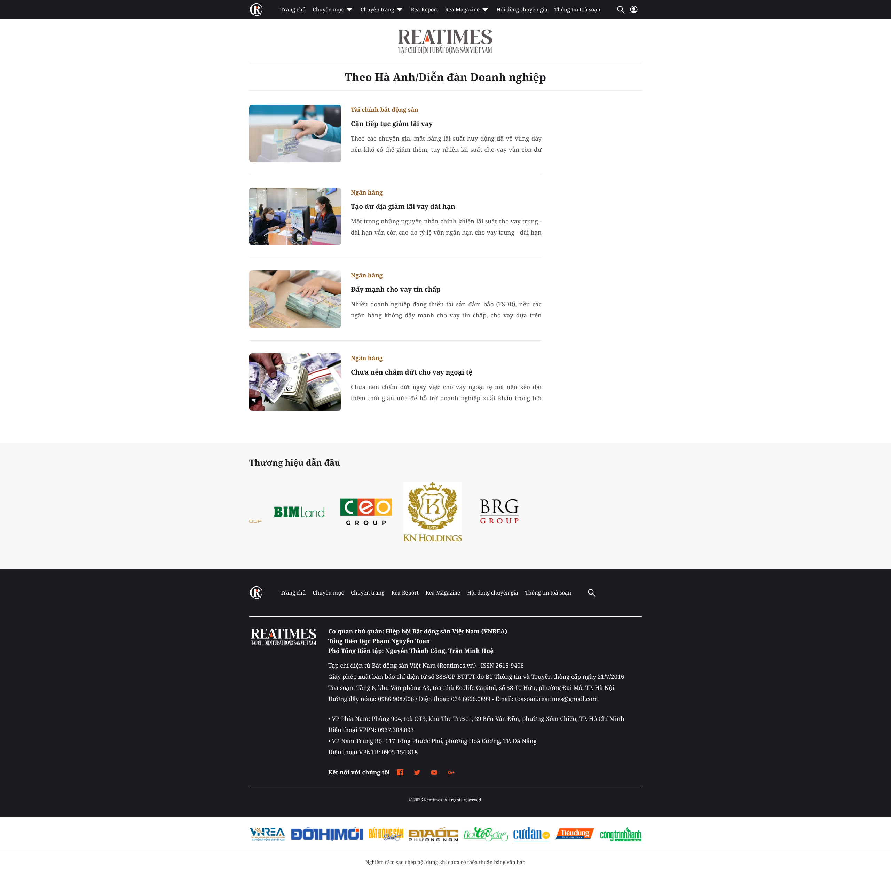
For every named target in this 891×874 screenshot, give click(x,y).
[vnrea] (267, 834)
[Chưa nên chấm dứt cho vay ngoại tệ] (295, 382)
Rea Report (424, 9)
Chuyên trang (377, 9)
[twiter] (417, 772)
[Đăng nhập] (633, 12)
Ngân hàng (367, 192)
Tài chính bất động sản (384, 109)
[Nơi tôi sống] (486, 834)
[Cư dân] (531, 834)
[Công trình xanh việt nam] (621, 834)
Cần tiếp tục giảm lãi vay (392, 123)
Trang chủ (293, 9)
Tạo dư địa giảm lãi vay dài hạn (403, 206)
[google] (451, 772)
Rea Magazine (462, 9)
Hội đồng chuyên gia (521, 9)
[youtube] (434, 772)
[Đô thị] (327, 834)
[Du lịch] (386, 834)
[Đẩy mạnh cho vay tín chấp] (295, 299)
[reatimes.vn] (256, 10)
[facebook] (400, 772)
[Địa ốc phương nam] (433, 834)
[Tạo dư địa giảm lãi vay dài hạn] (295, 216)
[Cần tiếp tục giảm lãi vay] (295, 133)
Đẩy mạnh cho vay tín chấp (396, 289)
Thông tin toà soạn (577, 9)
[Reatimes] (445, 41)
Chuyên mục (328, 9)
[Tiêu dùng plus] (574, 834)
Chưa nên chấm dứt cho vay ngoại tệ (411, 372)
